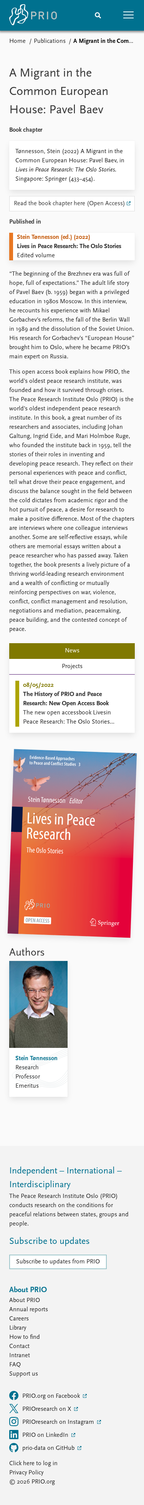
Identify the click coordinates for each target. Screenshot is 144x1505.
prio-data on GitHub (49, 1448)
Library (17, 1328)
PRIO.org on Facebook (51, 1396)
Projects (72, 666)
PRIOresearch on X (47, 1409)
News (72, 651)
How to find (24, 1337)
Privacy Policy (26, 1473)
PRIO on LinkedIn (46, 1435)
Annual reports (28, 1310)
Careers (19, 1319)
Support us (23, 1374)
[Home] (33, 15)
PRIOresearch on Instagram (59, 1422)
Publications (50, 41)
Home (17, 41)
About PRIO (24, 1300)
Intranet (19, 1356)
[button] (128, 15)
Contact (19, 1346)
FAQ (15, 1365)
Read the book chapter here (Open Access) (69, 204)
